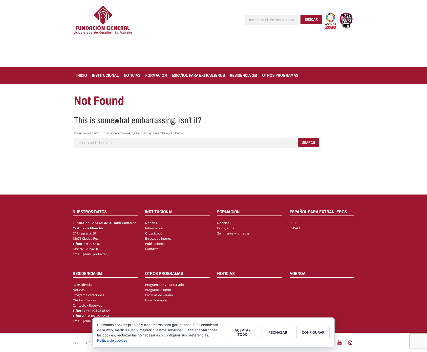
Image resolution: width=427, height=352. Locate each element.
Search (308, 142)
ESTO (293, 223)
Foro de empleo (156, 300)
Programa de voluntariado (164, 284)
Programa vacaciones (88, 295)
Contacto (152, 249)
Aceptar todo (243, 332)
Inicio (81, 75)
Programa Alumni (158, 290)
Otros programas (280, 75)
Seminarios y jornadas (233, 233)
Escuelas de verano (159, 295)
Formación (156, 75)
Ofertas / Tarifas (84, 300)
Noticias (132, 75)
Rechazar (277, 332)
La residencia (82, 284)
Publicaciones (155, 243)
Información (154, 228)
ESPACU (295, 228)
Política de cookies (112, 340)
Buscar (311, 19)
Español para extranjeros (198, 75)
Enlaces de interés (158, 238)
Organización (154, 233)
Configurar (313, 332)
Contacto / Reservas (87, 305)
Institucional (105, 75)
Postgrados (225, 228)
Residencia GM (243, 75)
